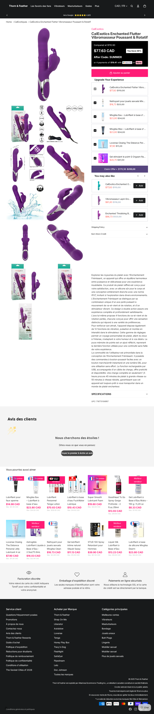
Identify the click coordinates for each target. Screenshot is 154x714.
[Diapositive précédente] (7, 15)
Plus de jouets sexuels (112, 656)
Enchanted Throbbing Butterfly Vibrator (118, 213)
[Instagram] (135, 709)
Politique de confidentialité (19, 660)
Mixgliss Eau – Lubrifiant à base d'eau (128, 115)
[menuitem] (97, 6)
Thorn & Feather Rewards (18, 637)
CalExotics (97, 28)
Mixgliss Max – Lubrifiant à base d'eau (128, 129)
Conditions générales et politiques (20, 709)
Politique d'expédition (16, 647)
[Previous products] (138, 176)
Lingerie (106, 642)
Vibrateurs (107, 619)
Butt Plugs (107, 637)
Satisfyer (58, 656)
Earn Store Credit (98, 234)
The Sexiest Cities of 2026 (19, 670)
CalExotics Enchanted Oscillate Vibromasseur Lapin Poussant (118, 184)
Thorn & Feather (62, 615)
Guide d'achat (13, 642)
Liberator (58, 624)
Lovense (58, 633)
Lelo (56, 665)
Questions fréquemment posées (21, 615)
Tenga (57, 637)
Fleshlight (58, 651)
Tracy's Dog (60, 647)
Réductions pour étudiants (19, 651)
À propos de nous (14, 624)
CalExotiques (20, 22)
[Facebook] (130, 709)
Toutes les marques (63, 674)
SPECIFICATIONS (101, 394)
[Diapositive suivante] (144, 15)
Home (9, 22)
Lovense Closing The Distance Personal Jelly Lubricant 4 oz (128, 143)
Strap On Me (60, 619)
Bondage (106, 628)
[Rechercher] (131, 6)
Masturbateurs (109, 624)
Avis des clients (13, 633)
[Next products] (144, 176)
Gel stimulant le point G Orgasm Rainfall (128, 156)
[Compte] (138, 6)
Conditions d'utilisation (17, 665)
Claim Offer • (119, 169)
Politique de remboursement (20, 656)
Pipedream (59, 660)
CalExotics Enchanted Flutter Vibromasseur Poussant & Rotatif (128, 87)
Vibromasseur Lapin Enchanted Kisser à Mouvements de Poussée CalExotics (118, 199)
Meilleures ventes (110, 615)
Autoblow (58, 628)
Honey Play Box (61, 642)
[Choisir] (20, 489)
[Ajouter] (41, 489)
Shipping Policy (98, 227)
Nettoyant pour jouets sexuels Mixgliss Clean (128, 101)
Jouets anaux (108, 633)
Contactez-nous (14, 628)
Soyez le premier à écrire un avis (77, 453)
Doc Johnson (60, 670)
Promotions (11, 619)
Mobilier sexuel (109, 647)
